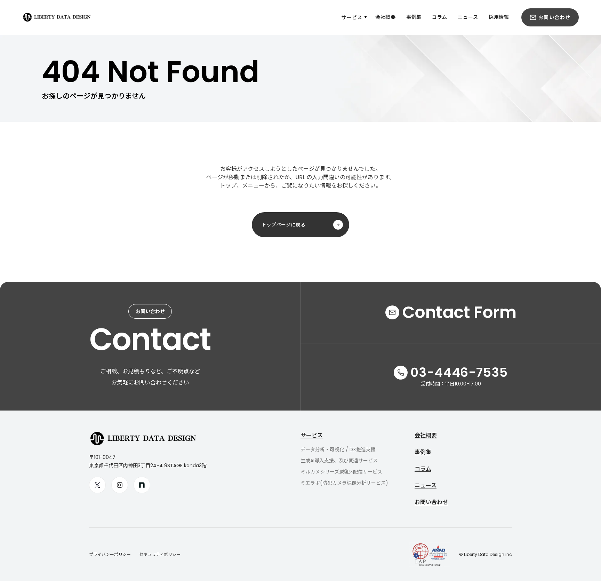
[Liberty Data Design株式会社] (51, 17)
